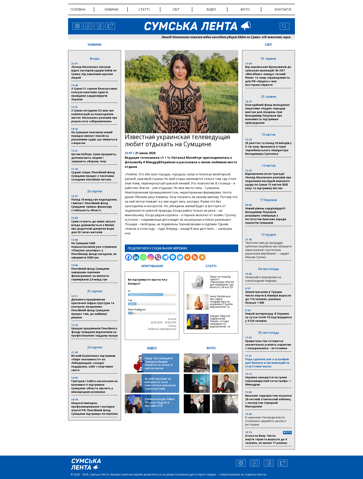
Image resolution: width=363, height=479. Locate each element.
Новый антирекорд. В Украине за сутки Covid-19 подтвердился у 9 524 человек (268, 317)
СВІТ (268, 44)
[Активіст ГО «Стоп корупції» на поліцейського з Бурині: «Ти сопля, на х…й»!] (197, 403)
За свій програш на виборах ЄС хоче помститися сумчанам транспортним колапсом (160, 385)
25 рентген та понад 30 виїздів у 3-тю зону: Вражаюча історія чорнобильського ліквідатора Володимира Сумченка (268, 148)
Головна (78, 9)
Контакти (283, 9)
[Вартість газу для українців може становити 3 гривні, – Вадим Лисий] (225, 383)
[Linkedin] (136, 257)
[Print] (187, 257)
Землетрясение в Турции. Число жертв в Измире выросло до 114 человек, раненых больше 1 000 (268, 297)
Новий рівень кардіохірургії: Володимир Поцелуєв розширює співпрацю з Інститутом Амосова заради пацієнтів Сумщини (265, 215)
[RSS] (195, 257)
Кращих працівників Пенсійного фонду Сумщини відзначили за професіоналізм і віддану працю (94, 332)
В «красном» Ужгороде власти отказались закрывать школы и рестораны (265, 421)
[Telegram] (165, 257)
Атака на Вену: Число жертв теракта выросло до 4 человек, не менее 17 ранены (266, 439)
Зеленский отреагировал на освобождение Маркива (263, 278)
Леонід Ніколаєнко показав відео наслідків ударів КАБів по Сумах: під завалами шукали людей (213, 37)
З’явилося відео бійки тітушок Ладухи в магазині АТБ (159, 402)
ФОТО (211, 348)
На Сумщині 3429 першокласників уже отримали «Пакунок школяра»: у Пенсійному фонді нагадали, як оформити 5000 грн (94, 250)
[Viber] (158, 257)
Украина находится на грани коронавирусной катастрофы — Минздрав (268, 380)
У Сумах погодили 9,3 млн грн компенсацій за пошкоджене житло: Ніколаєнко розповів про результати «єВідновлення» (94, 116)
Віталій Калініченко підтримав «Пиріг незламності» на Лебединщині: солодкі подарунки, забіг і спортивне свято (93, 363)
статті (144, 9)
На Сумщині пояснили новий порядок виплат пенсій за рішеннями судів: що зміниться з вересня (94, 137)
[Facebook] (128, 257)
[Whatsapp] (143, 257)
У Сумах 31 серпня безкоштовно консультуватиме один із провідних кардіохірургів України (94, 94)
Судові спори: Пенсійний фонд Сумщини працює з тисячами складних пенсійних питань (93, 175)
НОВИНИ (94, 44)
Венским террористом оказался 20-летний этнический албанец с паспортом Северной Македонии (268, 401)
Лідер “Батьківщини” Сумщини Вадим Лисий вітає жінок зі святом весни (159, 363)
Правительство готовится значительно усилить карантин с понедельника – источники (268, 344)
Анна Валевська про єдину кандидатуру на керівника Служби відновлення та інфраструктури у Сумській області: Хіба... (221, 305)
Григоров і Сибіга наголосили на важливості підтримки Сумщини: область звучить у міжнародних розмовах (94, 386)
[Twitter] (180, 257)
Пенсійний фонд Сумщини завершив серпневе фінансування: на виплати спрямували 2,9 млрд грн (90, 274)
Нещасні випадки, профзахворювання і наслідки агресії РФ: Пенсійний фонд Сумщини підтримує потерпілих (94, 408)
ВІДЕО (152, 348)
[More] (202, 257)
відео (211, 9)
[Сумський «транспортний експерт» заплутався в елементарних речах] (225, 363)
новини (111, 9)
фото (245, 9)
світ (176, 9)
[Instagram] (150, 257)
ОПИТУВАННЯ (152, 266)
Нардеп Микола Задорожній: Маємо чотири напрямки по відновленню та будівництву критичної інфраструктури (220, 325)
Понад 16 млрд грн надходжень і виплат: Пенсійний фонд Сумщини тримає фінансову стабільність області (94, 205)
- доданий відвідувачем (161, 329)
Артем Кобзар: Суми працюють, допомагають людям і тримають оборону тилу (94, 157)
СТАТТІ (211, 266)
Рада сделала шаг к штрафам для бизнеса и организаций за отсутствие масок (267, 362)
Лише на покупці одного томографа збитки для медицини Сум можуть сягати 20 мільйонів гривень (222, 283)
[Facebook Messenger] (172, 257)
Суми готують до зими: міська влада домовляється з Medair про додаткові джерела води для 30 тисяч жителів (93, 227)
